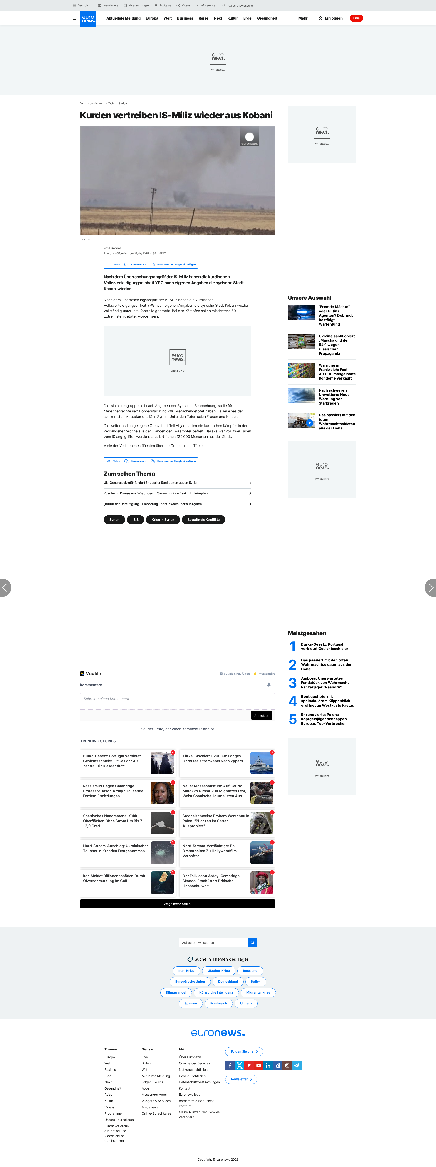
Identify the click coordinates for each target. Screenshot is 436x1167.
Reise (203, 18)
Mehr (183, 1049)
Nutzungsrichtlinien (193, 1069)
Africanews (150, 1107)
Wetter (146, 1069)
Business (185, 18)
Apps (145, 1088)
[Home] (81, 103)
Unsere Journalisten (119, 1120)
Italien (256, 982)
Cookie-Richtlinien (192, 1076)
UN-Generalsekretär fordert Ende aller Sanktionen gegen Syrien (151, 482)
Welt (168, 18)
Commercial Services (194, 1063)
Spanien (190, 1003)
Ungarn (246, 1003)
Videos (109, 1107)
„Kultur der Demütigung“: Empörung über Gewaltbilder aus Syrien (153, 504)
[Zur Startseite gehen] (88, 19)
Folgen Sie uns (152, 1082)
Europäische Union (190, 982)
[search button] (224, 5)
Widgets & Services (156, 1101)
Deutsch (82, 5)
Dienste (147, 1049)
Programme (113, 1113)
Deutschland (228, 982)
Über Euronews (190, 1057)
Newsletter (239, 1079)
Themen (110, 1049)
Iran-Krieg (186, 971)
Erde (247, 18)
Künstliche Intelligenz (216, 992)
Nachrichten (95, 103)
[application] (177, 180)
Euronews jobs (189, 1094)
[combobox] (246, 5)
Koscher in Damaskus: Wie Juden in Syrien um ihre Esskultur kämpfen (156, 493)
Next (218, 18)
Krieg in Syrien (163, 519)
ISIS (136, 519)
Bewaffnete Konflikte (204, 519)
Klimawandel (176, 992)
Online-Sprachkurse (156, 1113)
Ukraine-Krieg (219, 971)
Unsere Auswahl (309, 297)
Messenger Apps (154, 1094)
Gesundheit (267, 18)
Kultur (233, 18)
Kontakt (184, 1088)
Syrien (123, 103)
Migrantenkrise (258, 992)
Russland (250, 971)
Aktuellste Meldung (123, 18)
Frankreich (218, 1003)
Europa (152, 18)
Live (356, 18)
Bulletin (147, 1063)
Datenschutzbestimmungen (199, 1082)
